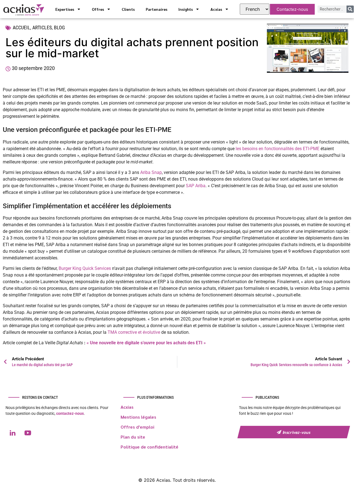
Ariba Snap (151, 172)
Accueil (21, 27)
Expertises (64, 9)
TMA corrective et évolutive (134, 332)
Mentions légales (138, 417)
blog (59, 27)
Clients (128, 9)
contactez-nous (70, 413)
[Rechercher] (350, 9)
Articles (42, 27)
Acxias (216, 9)
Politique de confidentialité (149, 447)
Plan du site (133, 437)
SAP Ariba (195, 185)
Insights (185, 9)
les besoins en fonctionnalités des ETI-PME (277, 148)
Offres (98, 9)
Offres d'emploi (137, 427)
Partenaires (156, 9)
